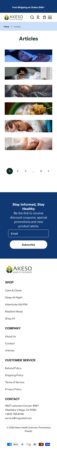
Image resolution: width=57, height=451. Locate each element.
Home (6, 26)
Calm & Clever (13, 290)
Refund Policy (13, 368)
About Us (10, 336)
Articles (17, 26)
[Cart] (43, 17)
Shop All (10, 318)
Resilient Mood (14, 311)
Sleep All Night (13, 297)
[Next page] (48, 171)
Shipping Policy (14, 375)
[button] (32, 17)
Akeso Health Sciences (26, 427)
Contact (10, 343)
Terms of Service (14, 382)
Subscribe (28, 244)
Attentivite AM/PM (16, 304)
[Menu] (51, 17)
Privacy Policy (13, 389)
